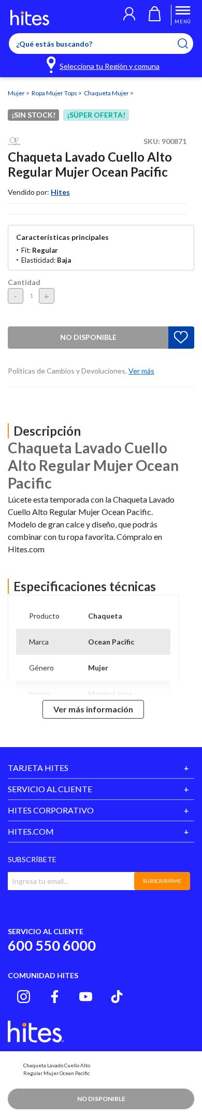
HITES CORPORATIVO (51, 810)
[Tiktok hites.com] (116, 996)
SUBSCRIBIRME (162, 881)
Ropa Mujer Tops (55, 93)
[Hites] (29, 17)
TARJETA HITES (38, 767)
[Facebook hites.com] (54, 996)
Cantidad (24, 282)
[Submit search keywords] (189, 43)
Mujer (17, 93)
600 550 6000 (52, 945)
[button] (129, 15)
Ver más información (93, 709)
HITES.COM (31, 831)
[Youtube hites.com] (85, 996)
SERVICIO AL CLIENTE (50, 789)
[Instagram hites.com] (23, 996)
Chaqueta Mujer (107, 93)
